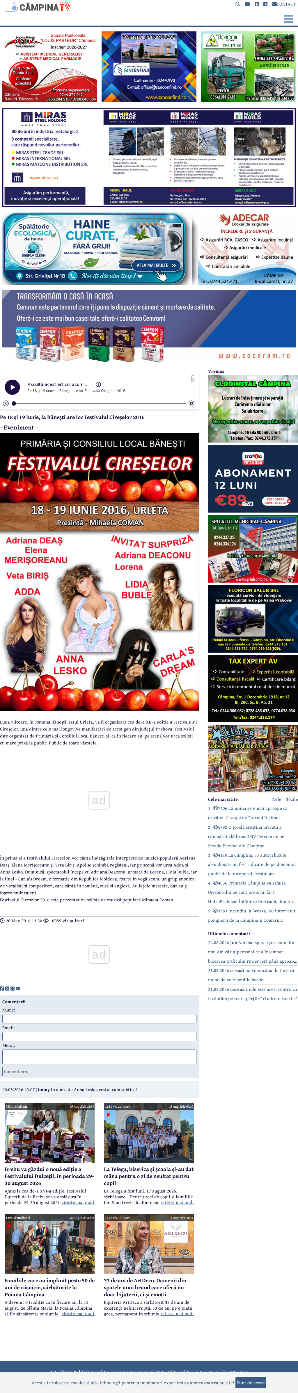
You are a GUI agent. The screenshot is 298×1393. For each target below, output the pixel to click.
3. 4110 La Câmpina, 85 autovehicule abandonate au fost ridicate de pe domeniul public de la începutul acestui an (252, 864)
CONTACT (286, 4)
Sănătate (157, 1372)
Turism (240, 1372)
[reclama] (49, 100)
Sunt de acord (251, 1382)
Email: (8, 1027)
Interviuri (137, 1372)
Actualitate (61, 1372)
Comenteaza (16, 1071)
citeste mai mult (78, 1202)
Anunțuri (208, 1372)
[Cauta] (237, 4)
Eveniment (115, 1372)
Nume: (8, 1009)
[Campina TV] (149, 6)
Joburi (225, 1372)
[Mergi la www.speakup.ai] (192, 378)
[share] (2, 988)
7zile (276, 799)
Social (97, 1372)
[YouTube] (247, 4)
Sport (192, 1372)
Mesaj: (8, 1045)
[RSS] (265, 4)
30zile (292, 799)
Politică (81, 1372)
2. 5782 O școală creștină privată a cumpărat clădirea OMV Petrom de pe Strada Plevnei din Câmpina (246, 836)
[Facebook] (257, 4)
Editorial (176, 1372)
